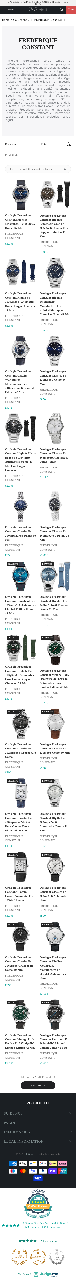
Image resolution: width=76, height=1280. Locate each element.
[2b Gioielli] (38, 10)
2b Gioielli (30, 1153)
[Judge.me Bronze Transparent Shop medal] (19, 1257)
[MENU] (2, 10)
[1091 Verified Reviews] (38, 1219)
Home (5, 19)
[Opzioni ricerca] (67, 169)
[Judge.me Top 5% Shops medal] (38, 1257)
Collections (20, 19)
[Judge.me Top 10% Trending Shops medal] (57, 1257)
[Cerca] (61, 10)
